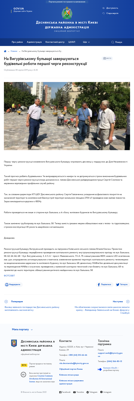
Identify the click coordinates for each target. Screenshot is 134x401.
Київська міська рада (69, 375)
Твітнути (123, 285)
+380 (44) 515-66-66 (77, 355)
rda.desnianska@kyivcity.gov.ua (74, 363)
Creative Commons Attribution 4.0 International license (41, 379)
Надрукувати (14, 285)
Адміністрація (34, 42)
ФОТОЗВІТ (9, 276)
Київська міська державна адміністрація (71, 382)
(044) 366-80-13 (114, 361)
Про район (17, 42)
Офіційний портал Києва (71, 369)
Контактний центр (55, 42)
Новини (14, 51)
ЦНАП (71, 42)
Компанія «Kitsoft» (110, 368)
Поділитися (106, 285)
